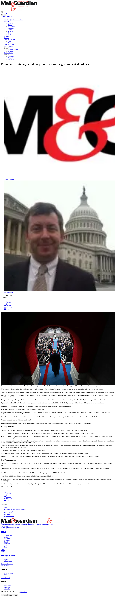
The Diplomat (8, 561)
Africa (6, 537)
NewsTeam (23, 592)
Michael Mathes (9, 292)
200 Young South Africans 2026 (10, 527)
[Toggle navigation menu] (2, 12)
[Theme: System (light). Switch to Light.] (3, 15)
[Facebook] (1, 16)
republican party (9, 516)
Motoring (7, 543)
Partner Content (5, 578)
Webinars (7, 575)
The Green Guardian (7, 564)
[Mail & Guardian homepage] (58, 6)
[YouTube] (11, 16)
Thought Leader (8, 555)
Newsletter (7, 585)
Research (7, 587)
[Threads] (6, 16)
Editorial (6, 559)
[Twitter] (8, 16)
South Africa (8, 535)
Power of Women (9, 573)
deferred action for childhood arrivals (14, 509)
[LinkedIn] (4, 16)
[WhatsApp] (10, 16)
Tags (2, 526)
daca (5, 507)
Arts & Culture (5, 565)
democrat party (8, 511)
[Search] (7, 14)
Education (7, 540)
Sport (5, 547)
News (3, 531)
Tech (5, 545)
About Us (7, 589)
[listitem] (4, 524)
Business (3, 551)
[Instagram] (3, 16)
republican (7, 514)
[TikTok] (7, 16)
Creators (5, 526)
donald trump (8, 512)
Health (6, 542)
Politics (3, 550)
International (8, 538)
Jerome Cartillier (9, 179)
